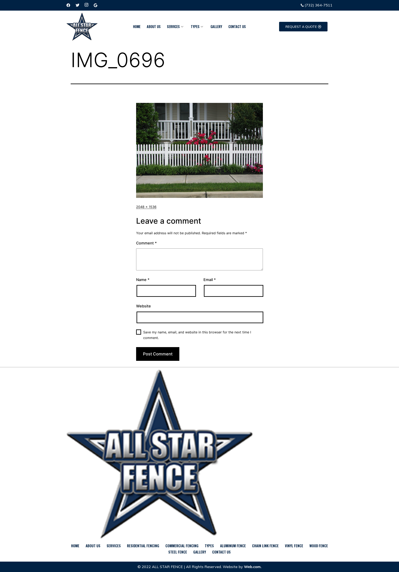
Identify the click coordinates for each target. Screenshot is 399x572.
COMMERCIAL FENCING (181, 545)
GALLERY (216, 26)
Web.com (252, 566)
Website (143, 306)
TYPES (195, 26)
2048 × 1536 (146, 207)
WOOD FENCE (318, 545)
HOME (136, 26)
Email (209, 279)
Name (142, 279)
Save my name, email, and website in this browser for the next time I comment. (197, 335)
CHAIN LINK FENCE (265, 545)
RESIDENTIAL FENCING (143, 545)
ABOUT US (154, 26)
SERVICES (173, 26)
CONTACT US (237, 26)
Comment (146, 243)
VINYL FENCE (294, 545)
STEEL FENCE (177, 552)
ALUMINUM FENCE (233, 545)
